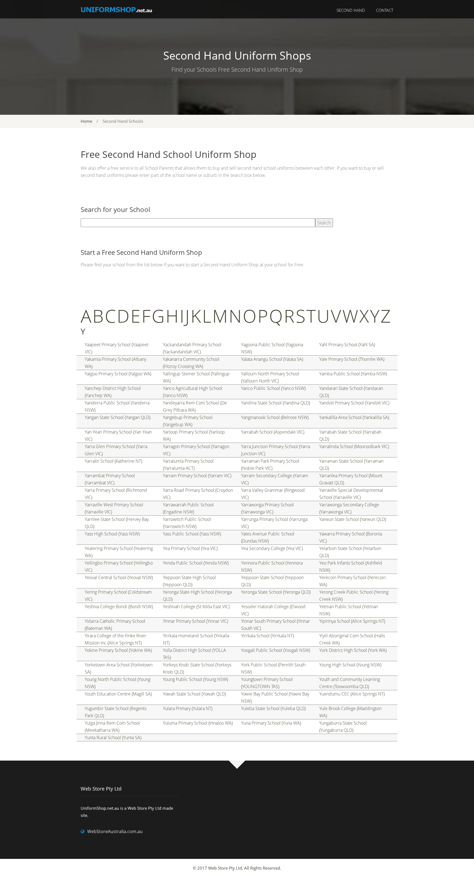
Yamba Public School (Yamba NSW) (353, 374)
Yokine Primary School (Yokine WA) (118, 650)
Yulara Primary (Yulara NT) (187, 708)
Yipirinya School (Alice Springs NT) (352, 621)
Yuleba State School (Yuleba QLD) (273, 708)
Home (86, 121)
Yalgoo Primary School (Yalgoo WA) (118, 374)
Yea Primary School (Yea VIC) (190, 548)
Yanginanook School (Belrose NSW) (275, 417)
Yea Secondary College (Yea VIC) (272, 548)
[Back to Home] (117, 9)
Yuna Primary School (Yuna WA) (271, 723)
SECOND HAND (351, 10)
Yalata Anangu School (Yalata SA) (272, 359)
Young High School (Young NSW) (350, 665)
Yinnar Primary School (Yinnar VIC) (195, 621)
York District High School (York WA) (352, 650)
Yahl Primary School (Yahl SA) (347, 345)
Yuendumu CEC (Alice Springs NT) (352, 694)
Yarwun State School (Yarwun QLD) (352, 519)
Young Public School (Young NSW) (195, 679)
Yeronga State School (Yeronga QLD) (276, 592)
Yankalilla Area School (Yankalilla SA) (354, 417)
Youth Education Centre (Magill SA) (118, 694)
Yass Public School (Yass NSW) (192, 534)
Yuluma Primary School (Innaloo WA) (198, 723)
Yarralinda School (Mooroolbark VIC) (354, 446)
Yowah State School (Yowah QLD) (194, 694)
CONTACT (384, 10)
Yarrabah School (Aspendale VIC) (272, 432)
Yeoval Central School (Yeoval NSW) (119, 577)
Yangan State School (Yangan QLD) (117, 417)
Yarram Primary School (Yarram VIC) (197, 476)
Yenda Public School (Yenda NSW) (195, 563)
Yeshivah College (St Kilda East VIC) (196, 607)
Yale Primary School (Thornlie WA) (351, 359)
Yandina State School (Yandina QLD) (275, 403)
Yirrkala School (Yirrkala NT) (267, 636)
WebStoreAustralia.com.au (115, 831)
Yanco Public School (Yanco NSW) (273, 388)
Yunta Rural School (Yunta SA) (113, 737)
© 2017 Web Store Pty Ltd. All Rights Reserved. (237, 868)
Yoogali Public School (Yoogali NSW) (275, 650)
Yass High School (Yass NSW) (112, 534)
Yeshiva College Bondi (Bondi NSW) (119, 607)
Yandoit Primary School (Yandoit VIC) (354, 403)
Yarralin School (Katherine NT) (113, 461)
